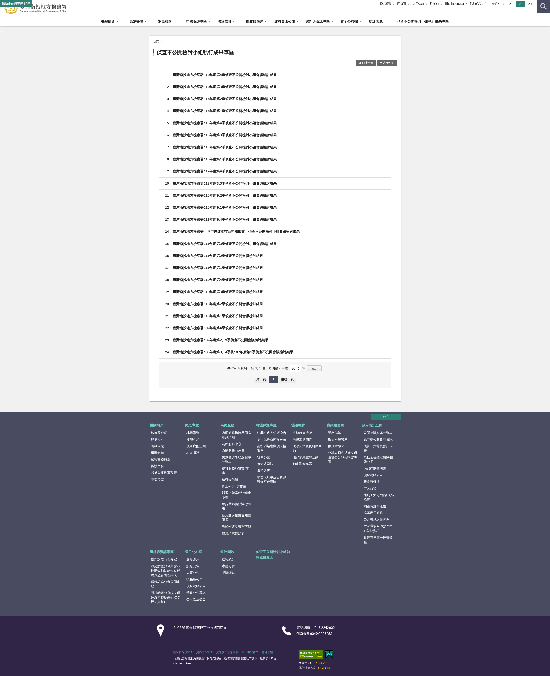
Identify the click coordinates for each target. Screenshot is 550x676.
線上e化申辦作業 (234, 486)
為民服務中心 (231, 444)
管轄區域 (157, 446)
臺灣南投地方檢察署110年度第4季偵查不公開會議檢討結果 (218, 280)
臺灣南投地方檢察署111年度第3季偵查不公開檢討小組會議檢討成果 (225, 244)
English (434, 3)
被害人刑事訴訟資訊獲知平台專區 (271, 480)
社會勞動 (263, 457)
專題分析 (228, 566)
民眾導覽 (136, 21)
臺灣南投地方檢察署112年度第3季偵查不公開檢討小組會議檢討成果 (225, 183)
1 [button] (273, 379)
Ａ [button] (520, 3)
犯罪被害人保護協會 (271, 433)
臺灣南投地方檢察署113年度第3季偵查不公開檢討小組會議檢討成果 (225, 135)
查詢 (543, 6)
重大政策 (370, 488)
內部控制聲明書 (375, 468)
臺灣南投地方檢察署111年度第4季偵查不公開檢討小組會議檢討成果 (225, 219)
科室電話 (192, 453)
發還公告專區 (196, 592)
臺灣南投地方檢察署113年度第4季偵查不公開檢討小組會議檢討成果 (225, 123)
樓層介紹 (192, 439)
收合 (386, 417)
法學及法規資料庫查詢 (307, 448)
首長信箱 (418, 3)
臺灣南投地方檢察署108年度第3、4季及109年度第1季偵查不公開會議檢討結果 (233, 352)
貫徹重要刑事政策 (164, 472)
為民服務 (165, 21)
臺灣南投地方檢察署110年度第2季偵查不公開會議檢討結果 (218, 304)
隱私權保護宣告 (183, 652)
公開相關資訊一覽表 (378, 433)
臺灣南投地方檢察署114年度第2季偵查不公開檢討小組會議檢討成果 (225, 99)
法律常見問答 (302, 439)
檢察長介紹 (159, 433)
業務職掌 (334, 433)
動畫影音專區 (302, 464)
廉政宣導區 (336, 446)
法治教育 (224, 21)
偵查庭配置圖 (196, 446)
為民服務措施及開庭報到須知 (236, 435)
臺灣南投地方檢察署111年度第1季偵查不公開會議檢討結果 (218, 268)
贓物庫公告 (194, 579)
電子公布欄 (349, 21)
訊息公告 (192, 566)
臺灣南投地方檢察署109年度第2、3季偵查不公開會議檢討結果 (220, 340)
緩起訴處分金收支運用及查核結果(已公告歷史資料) (166, 597)
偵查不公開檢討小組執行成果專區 (423, 21)
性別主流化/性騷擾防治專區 (379, 497)
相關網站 (228, 572)
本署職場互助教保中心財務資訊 (378, 528)
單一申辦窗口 (250, 652)
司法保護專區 (196, 21)
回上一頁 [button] (367, 63)
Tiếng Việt (476, 3)
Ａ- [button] (511, 3)
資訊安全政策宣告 (227, 652)
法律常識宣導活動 (305, 457)
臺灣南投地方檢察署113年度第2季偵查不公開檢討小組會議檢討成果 (225, 147)
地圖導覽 (192, 433)
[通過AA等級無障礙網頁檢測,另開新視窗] (311, 655)
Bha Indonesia (454, 3)
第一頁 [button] (261, 379)
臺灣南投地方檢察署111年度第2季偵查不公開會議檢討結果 (218, 256)
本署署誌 (157, 479)
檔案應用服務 (373, 513)
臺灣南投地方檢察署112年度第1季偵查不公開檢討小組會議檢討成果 (225, 207)
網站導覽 (385, 3)
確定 (314, 368)
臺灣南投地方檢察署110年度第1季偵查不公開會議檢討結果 (218, 316)
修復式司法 (265, 464)
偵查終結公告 (373, 475)
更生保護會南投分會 (271, 439)
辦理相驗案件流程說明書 (236, 495)
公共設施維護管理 (376, 519)
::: (2, 30)
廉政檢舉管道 (337, 439)
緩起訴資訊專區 (318, 21)
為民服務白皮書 (233, 450)
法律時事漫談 (302, 433)
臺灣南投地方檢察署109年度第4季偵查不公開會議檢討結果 (218, 328)
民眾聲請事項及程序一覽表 (236, 460)
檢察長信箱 (230, 479)
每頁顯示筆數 (278, 368)
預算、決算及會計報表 (378, 448)
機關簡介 (108, 21)
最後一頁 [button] (287, 379)
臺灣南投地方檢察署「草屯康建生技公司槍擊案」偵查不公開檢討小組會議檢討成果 (236, 231)
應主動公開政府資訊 (378, 439)
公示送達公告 (196, 599)
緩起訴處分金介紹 (164, 559)
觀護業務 (157, 466)
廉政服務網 (254, 21)
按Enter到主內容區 (16, 3)
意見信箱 (267, 652)
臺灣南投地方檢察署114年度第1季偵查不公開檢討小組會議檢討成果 (225, 111)
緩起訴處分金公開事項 (165, 584)
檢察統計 (228, 559)
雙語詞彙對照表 (233, 533)
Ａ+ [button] (530, 3)
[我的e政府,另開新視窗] (329, 655)
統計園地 (376, 21)
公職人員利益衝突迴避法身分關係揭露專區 (342, 457)
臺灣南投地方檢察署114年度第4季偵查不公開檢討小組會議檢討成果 (225, 75)
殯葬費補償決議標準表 (236, 506)
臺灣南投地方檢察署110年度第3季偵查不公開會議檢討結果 (218, 292)
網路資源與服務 (375, 506)
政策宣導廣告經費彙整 (378, 540)
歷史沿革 (157, 439)
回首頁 (401, 3)
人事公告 (192, 572)
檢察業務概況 (160, 459)
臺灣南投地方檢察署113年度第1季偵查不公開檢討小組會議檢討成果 (225, 159)
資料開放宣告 (204, 652)
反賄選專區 (265, 470)
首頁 (156, 41)
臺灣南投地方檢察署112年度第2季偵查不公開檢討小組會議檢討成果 (225, 195)
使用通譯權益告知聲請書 (236, 517)
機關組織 (157, 453)
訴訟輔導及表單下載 (236, 526)
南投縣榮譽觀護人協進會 (271, 448)
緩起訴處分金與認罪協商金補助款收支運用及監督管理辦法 (165, 571)
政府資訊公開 (284, 21)
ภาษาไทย (495, 3)
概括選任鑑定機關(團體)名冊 (378, 460)
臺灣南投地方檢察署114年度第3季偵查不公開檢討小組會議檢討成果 (225, 87)
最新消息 (192, 559)
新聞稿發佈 (372, 482)
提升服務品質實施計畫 (236, 471)
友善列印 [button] (388, 63)
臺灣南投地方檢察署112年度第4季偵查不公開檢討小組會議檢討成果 (225, 171)
